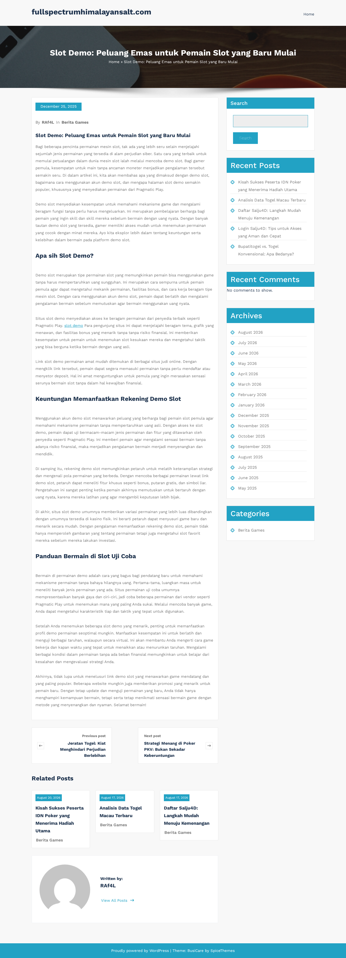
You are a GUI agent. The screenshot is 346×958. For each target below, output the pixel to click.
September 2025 (254, 446)
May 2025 (247, 488)
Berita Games (75, 122)
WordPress (159, 950)
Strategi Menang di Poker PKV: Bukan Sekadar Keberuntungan (169, 749)
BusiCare (196, 950)
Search (238, 103)
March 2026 (249, 384)
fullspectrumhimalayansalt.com (91, 11)
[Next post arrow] (209, 745)
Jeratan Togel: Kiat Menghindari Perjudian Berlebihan (83, 749)
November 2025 (253, 425)
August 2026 (250, 332)
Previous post (94, 736)
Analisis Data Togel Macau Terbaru (272, 200)
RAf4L (48, 122)
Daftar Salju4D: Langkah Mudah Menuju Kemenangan (186, 815)
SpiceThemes (222, 950)
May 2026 (247, 363)
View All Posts (115, 900)
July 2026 (247, 342)
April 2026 (248, 373)
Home (308, 14)
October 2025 (251, 436)
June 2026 (248, 353)
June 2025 (248, 477)
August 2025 (250, 457)
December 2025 (253, 415)
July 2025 (247, 467)
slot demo (73, 325)
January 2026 (251, 405)
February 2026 (252, 394)
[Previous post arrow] (41, 745)
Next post (152, 736)
